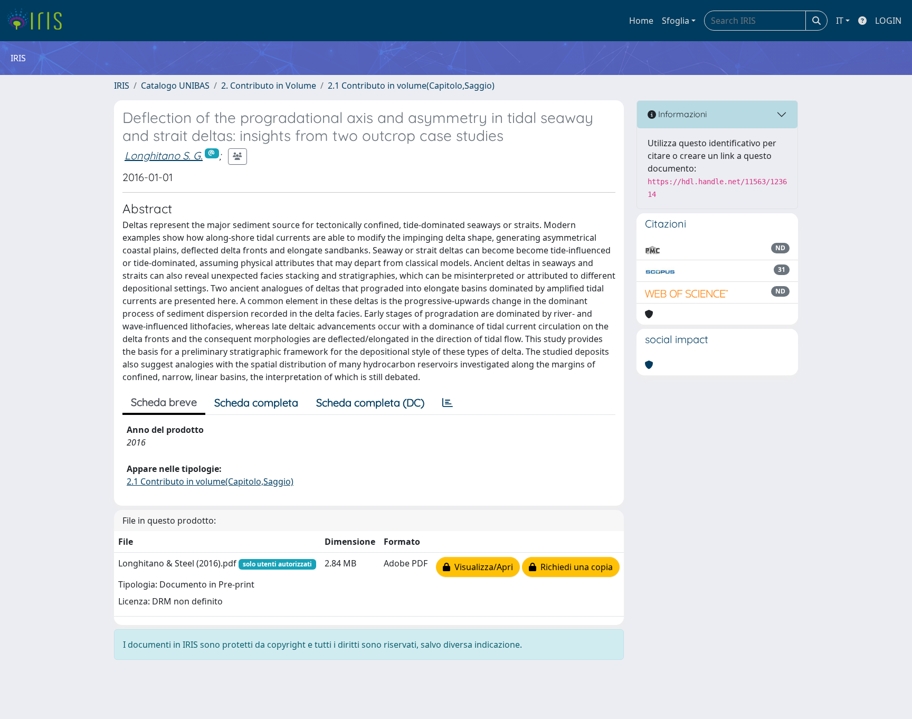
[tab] (447, 403)
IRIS (121, 85)
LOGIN (888, 20)
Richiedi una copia (574, 567)
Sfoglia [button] (675, 20)
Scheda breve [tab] (164, 402)
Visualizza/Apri (481, 567)
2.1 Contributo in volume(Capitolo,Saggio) (411, 85)
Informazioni (681, 114)
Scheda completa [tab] (256, 402)
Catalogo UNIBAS (175, 85)
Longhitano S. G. (164, 155)
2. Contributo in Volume (268, 85)
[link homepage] (38, 20)
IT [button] (839, 20)
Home (641, 20)
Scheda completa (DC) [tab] (370, 402)
